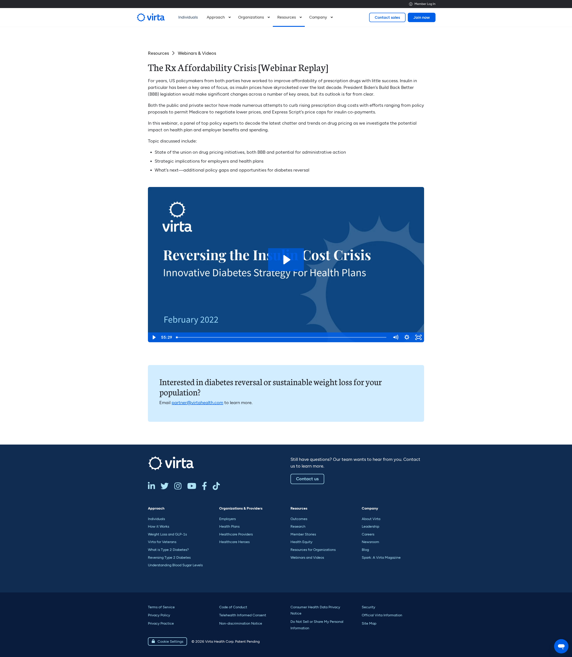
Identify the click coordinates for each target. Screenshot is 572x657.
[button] (218, 17)
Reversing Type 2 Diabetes (169, 557)
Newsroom (370, 542)
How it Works (158, 526)
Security (368, 607)
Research (297, 526)
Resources (158, 53)
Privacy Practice (161, 623)
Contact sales (387, 17)
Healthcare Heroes (234, 542)
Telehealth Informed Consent (242, 615)
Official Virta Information (382, 615)
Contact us (307, 478)
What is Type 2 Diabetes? (168, 550)
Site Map (369, 623)
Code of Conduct (233, 607)
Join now (421, 17)
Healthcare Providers (236, 534)
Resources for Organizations (313, 550)
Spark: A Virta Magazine (381, 557)
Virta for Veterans (162, 542)
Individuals (156, 519)
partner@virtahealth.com (197, 402)
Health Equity (301, 542)
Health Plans (229, 526)
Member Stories (303, 534)
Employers (227, 519)
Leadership (370, 526)
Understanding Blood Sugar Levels (175, 565)
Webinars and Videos (307, 557)
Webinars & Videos (197, 53)
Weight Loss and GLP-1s (167, 534)
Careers (368, 534)
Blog (365, 550)
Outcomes (298, 519)
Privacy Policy (159, 615)
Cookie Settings (167, 641)
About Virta (371, 519)
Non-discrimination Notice (240, 623)
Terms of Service (161, 607)
